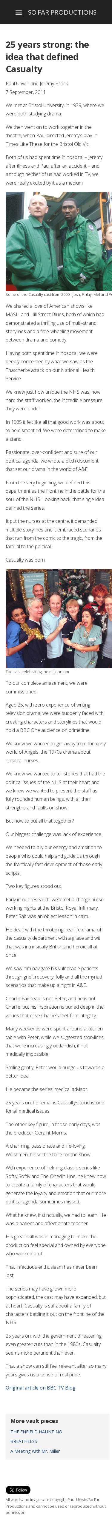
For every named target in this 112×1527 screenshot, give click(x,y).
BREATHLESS (23, 1441)
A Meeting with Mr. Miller (35, 1451)
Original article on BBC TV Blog (41, 1387)
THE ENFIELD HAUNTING (36, 1432)
